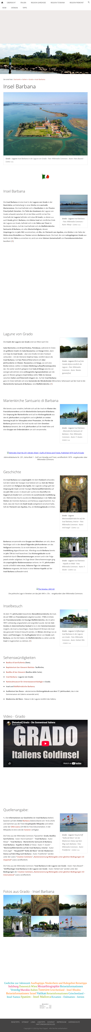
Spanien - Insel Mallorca (36, 996)
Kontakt (51, 1022)
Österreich (25, 986)
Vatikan (41, 993)
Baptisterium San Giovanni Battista (20, 667)
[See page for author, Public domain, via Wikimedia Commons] (45, 453)
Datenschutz (74, 1022)
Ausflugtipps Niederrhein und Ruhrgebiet (53, 983)
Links (33, 1022)
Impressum (61, 1022)
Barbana (26, 821)
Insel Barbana (40, 79)
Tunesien (43, 989)
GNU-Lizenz (15, 827)
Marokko (25, 989)
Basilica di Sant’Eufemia (15, 662)
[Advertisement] (45, 27)
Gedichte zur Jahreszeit (17, 982)
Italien (24, 79)
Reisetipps (81, 983)
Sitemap (25, 1022)
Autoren (27, 830)
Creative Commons (24, 857)
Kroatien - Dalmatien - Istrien (67, 996)
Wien (34, 986)
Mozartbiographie (49, 986)
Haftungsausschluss (45, 1024)
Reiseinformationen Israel (21, 993)
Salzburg (13, 986)
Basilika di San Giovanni (15, 672)
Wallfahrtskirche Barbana (24, 686)
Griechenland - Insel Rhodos (65, 989)
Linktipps (41, 1022)
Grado (31, 79)
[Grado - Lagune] (74, 205)
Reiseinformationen (57, 993)
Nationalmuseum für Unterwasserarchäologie (24, 682)
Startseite (17, 79)
